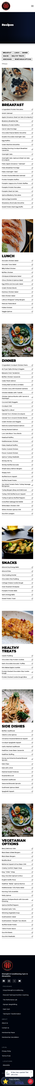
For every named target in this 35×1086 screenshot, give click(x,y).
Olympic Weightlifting (10, 1004)
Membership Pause (8, 1032)
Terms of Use (6, 1056)
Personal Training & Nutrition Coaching (15, 995)
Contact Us (5, 1028)
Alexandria (6, 1065)
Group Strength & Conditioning (13, 990)
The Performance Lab (10, 1000)
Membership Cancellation (10, 1037)
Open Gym (6, 1009)
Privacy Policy (6, 1051)
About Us (5, 1023)
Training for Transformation (12, 1014)
